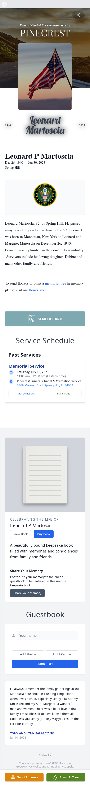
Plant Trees (63, 393)
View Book (21, 534)
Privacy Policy (33, 766)
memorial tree (55, 283)
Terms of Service (56, 766)
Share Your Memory (27, 593)
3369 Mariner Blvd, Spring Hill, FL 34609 (45, 385)
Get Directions (26, 393)
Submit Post (45, 664)
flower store (38, 289)
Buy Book (43, 534)
